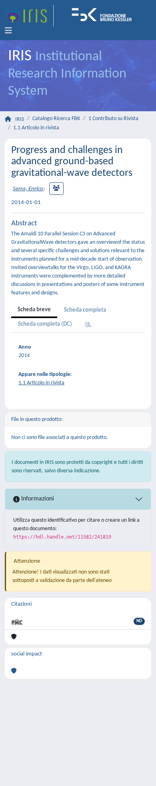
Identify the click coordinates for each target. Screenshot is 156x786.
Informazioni (37, 499)
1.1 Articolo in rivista (36, 128)
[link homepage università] (104, 16)
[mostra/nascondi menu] (8, 31)
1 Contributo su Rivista (113, 119)
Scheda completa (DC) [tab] (45, 324)
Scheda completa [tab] (85, 310)
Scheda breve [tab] (34, 310)
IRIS (19, 119)
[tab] (88, 325)
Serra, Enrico (28, 189)
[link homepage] (29, 16)
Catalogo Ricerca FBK (56, 119)
